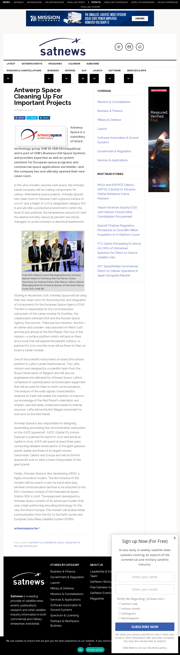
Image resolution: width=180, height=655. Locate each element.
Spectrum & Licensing (64, 615)
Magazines (55, 64)
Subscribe (92, 64)
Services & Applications (112, 160)
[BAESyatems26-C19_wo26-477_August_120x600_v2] (158, 190)
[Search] (140, 47)
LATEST (11, 64)
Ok (80, 649)
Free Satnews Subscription (107, 587)
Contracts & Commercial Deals (46, 542)
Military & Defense (109, 120)
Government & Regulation (114, 151)
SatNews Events (32, 64)
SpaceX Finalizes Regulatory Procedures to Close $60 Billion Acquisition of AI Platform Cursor (118, 230)
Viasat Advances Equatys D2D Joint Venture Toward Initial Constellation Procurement (117, 212)
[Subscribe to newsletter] (129, 47)
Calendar (74, 64)
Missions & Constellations (113, 102)
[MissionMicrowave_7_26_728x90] (90, 24)
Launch (102, 128)
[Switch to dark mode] (119, 47)
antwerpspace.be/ (27, 528)
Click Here (128, 647)
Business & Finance (109, 111)
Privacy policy (95, 649)
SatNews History (101, 581)
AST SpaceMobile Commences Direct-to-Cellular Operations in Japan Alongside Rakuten (117, 271)
